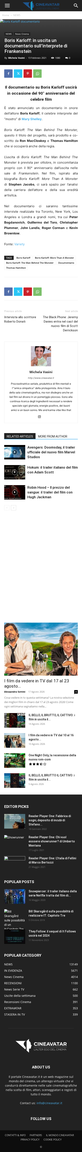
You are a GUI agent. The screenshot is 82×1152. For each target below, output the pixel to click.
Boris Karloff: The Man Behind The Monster (30, 262)
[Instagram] (41, 417)
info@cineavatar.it (49, 1103)
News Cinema (22, 33)
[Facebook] (8, 73)
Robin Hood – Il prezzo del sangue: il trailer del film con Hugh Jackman (50, 492)
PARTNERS (36, 1135)
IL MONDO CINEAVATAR (60, 1135)
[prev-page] (6, 507)
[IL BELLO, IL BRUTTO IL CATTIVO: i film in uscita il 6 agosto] (14, 780)
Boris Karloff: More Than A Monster (54, 257)
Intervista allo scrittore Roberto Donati (20, 319)
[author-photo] (41, 366)
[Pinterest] (28, 73)
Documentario (66, 262)
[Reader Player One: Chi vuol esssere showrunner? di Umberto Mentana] (14, 842)
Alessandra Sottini (14, 691)
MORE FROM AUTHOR (52, 436)
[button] (7, 5)
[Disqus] (41, 569)
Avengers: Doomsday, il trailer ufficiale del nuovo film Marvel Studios (51, 452)
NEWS (16, 15)
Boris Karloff (23, 257)
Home (5, 15)
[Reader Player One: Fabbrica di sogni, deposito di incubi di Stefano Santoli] (14, 821)
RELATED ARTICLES (20, 436)
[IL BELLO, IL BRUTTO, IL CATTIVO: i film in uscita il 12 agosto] (14, 720)
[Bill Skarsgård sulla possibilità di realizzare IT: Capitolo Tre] (14, 920)
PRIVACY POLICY (30, 1139)
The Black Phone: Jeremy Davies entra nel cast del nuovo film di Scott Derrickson (60, 323)
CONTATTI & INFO (15, 1135)
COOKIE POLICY (53, 1139)
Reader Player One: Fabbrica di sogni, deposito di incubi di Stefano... (50, 820)
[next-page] (13, 507)
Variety (19, 244)
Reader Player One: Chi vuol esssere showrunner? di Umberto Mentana (52, 841)
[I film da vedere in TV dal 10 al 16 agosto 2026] (14, 740)
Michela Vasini (16, 57)
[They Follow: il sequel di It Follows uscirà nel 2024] (14, 936)
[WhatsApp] (37, 73)
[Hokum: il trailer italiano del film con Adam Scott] (14, 472)
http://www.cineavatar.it (41, 377)
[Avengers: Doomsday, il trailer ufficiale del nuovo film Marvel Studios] (14, 452)
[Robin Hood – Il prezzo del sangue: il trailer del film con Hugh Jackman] (14, 492)
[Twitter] (18, 73)
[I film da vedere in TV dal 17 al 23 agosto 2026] (41, 649)
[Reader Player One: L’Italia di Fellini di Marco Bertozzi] (14, 863)
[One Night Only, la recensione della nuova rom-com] (14, 760)
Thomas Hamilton (16, 267)
